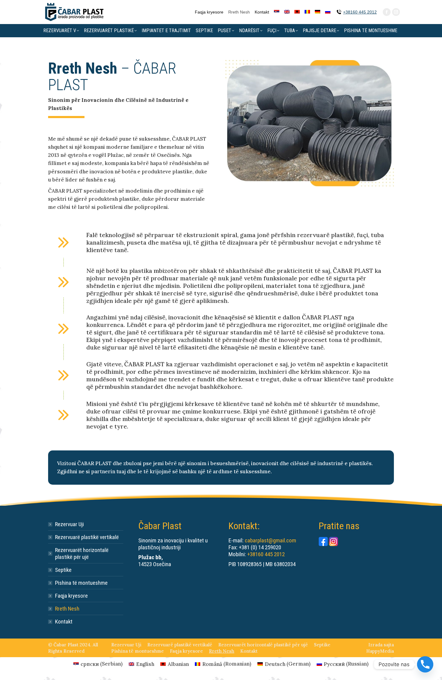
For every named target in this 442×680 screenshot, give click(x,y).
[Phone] (425, 664)
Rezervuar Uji (69, 524)
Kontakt (63, 621)
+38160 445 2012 (360, 12)
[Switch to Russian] (327, 12)
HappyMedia (380, 651)
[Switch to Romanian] (307, 12)
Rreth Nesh (67, 608)
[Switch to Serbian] (276, 12)
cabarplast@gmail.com (270, 540)
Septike (63, 569)
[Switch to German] (317, 12)
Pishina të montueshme (81, 582)
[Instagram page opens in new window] (396, 12)
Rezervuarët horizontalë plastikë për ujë (82, 553)
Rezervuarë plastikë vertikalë (87, 537)
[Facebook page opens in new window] (387, 12)
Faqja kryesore (71, 595)
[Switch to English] (287, 12)
